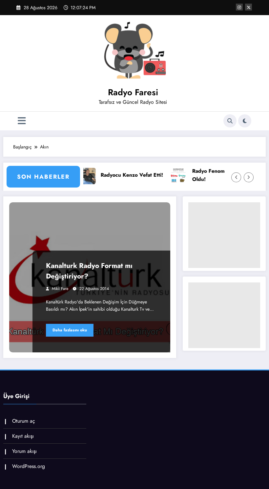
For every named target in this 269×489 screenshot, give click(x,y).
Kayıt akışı (23, 436)
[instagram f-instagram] (239, 7)
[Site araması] (230, 121)
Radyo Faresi (133, 92)
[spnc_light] (244, 120)
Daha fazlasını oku (69, 330)
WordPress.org (28, 466)
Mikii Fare (60, 289)
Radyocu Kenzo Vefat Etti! (122, 175)
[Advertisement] (224, 235)
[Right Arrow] (248, 177)
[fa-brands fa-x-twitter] (248, 7)
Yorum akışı (24, 451)
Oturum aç (23, 421)
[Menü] (22, 121)
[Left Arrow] (236, 177)
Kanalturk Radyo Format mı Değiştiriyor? (89, 271)
